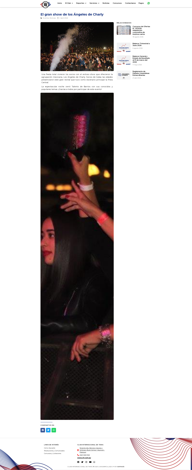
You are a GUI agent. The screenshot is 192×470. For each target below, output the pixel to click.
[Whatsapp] (94, 462)
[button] (42, 430)
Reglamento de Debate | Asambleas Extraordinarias (141, 73)
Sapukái (120, 466)
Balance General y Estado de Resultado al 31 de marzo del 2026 (141, 59)
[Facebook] (78, 462)
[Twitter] (82, 462)
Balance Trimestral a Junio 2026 (141, 44)
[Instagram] (86, 462)
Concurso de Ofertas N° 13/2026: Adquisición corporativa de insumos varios (141, 30)
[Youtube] (90, 462)
